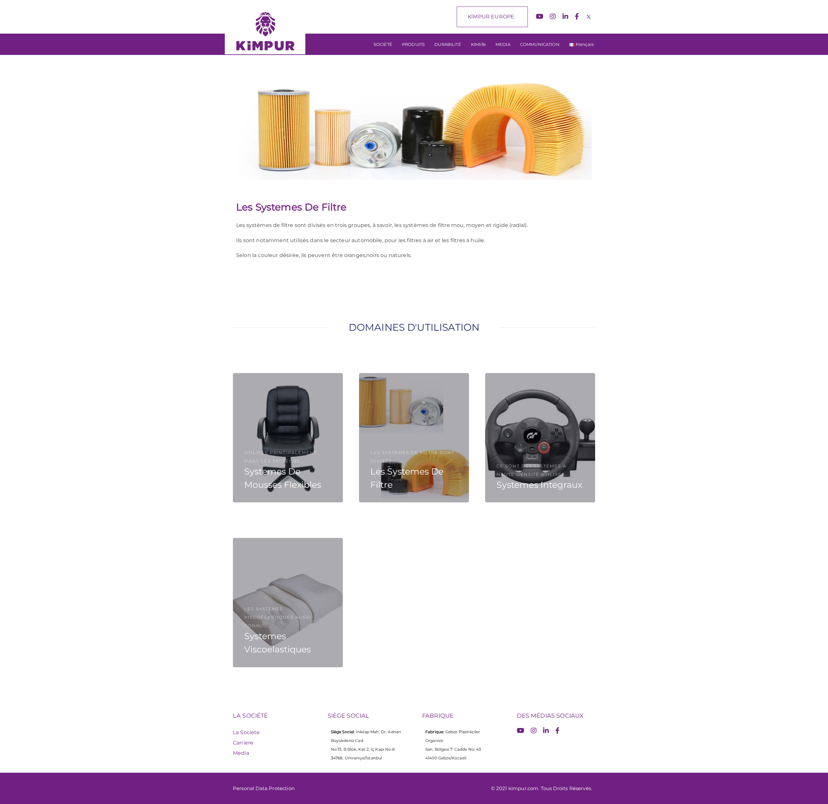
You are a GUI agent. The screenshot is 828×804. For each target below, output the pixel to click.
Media (241, 753)
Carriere (243, 743)
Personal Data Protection (264, 788)
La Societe (246, 732)
